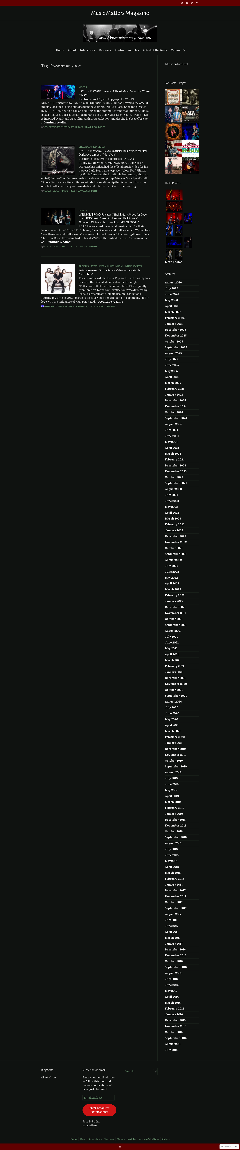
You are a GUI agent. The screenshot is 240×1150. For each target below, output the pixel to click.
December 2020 (175, 678)
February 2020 (175, 737)
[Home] (182, 3)
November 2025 (176, 335)
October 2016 (174, 961)
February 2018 (174, 878)
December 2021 (175, 607)
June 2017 (171, 925)
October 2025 (174, 341)
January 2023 (174, 530)
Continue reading (55, 122)
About (72, 50)
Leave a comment (95, 127)
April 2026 (172, 306)
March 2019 (173, 801)
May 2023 (171, 506)
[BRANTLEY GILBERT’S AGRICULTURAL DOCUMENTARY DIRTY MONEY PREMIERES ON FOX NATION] (190, 114)
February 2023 (174, 524)
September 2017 (176, 908)
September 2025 (176, 347)
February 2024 (174, 459)
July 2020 (171, 707)
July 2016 (171, 979)
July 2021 (171, 636)
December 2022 (175, 536)
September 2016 (176, 967)
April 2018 (172, 866)
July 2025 (171, 359)
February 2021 (174, 666)
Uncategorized (88, 146)
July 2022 (171, 565)
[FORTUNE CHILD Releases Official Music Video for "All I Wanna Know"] (190, 97)
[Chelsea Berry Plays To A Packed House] (190, 131)
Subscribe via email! (94, 1070)
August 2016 (173, 973)
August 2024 (173, 424)
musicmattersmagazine (58, 306)
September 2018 (176, 837)
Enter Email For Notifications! (99, 1109)
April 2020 (172, 725)
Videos (175, 50)
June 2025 (172, 365)
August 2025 (173, 353)
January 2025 (174, 394)
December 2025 (175, 329)
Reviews (105, 50)
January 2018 (174, 884)
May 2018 (171, 861)
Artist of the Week (155, 50)
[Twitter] (192, 3)
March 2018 (173, 872)
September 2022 (176, 554)
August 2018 (173, 843)
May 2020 (171, 719)
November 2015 (175, 1026)
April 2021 (172, 654)
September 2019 (176, 766)
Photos (119, 50)
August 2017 (173, 914)
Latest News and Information (107, 266)
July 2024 (171, 430)
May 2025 (171, 371)
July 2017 (171, 920)
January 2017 (174, 943)
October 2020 (174, 689)
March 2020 (173, 731)
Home (60, 50)
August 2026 (173, 282)
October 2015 (174, 1032)
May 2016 (171, 990)
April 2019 (172, 796)
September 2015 (176, 1038)
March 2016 (173, 1002)
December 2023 (175, 465)
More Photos (173, 262)
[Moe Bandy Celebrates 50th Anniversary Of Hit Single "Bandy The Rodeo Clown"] (173, 165)
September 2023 (176, 483)
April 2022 (172, 583)
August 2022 (173, 560)
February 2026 (175, 317)
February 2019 (174, 807)
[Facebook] (187, 3)
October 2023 (174, 477)
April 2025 (172, 377)
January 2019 (174, 813)
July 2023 (171, 495)
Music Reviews (133, 266)
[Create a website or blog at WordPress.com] (120, 1147)
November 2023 (176, 471)
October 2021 (174, 618)
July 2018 (171, 849)
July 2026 (171, 288)
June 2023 (172, 501)
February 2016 (174, 1008)
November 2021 (175, 613)
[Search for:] (141, 1071)
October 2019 (174, 760)
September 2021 (176, 624)
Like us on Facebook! (177, 64)
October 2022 (174, 548)
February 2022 (175, 595)
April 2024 (172, 447)
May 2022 (171, 577)
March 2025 (173, 382)
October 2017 (174, 902)
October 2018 (174, 831)
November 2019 (175, 754)
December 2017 (175, 890)
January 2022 (174, 601)
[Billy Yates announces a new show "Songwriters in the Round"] (190, 148)
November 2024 (175, 406)
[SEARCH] (184, 50)
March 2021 (173, 660)
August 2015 (173, 1044)
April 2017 (172, 931)
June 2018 (172, 855)
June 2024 (172, 436)
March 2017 (173, 937)
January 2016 (174, 1014)
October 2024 (174, 412)
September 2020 (176, 695)
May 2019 (171, 790)
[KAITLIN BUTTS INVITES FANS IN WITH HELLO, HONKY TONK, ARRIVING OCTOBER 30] (173, 131)
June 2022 (172, 571)
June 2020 (172, 713)
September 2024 (176, 418)
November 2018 (175, 825)
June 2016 (172, 985)
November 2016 (175, 955)
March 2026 (173, 312)
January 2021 (174, 672)
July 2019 (171, 778)
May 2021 (171, 648)
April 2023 (172, 512)
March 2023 (173, 518)
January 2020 (174, 742)
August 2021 (173, 630)
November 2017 (175, 896)
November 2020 (176, 683)
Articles (133, 50)
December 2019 (175, 748)
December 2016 (175, 949)
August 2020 (173, 701)
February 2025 (174, 388)
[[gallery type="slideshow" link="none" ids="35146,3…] (173, 97)
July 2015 (171, 1049)
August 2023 (173, 489)
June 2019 (172, 784)
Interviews (87, 50)
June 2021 (172, 642)
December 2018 (175, 819)
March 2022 (173, 589)
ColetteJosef (52, 127)
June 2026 (172, 294)
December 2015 (175, 1020)
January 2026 (174, 323)
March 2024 (173, 453)
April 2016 (172, 996)
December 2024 (175, 400)
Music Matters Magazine (120, 13)
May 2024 (171, 441)
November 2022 (176, 542)
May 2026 (171, 300)
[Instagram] (197, 3)
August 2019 (173, 772)
